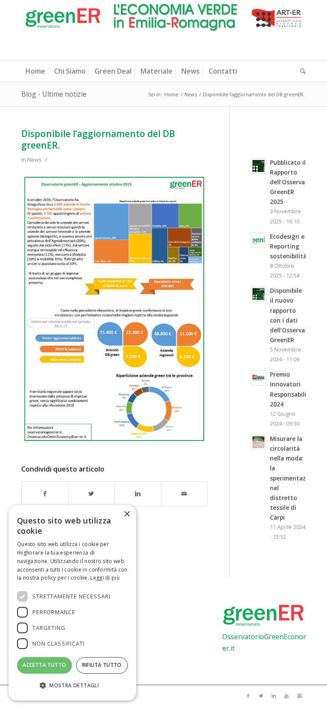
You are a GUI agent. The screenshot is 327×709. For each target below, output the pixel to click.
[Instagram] (299, 695)
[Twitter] (261, 695)
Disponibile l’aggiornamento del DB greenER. (98, 139)
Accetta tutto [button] (44, 665)
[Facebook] (248, 695)
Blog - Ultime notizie (53, 94)
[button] (72, 685)
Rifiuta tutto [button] (102, 665)
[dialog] (72, 602)
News (190, 94)
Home (171, 94)
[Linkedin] (273, 695)
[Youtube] (286, 695)
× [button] (126, 514)
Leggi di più (105, 577)
